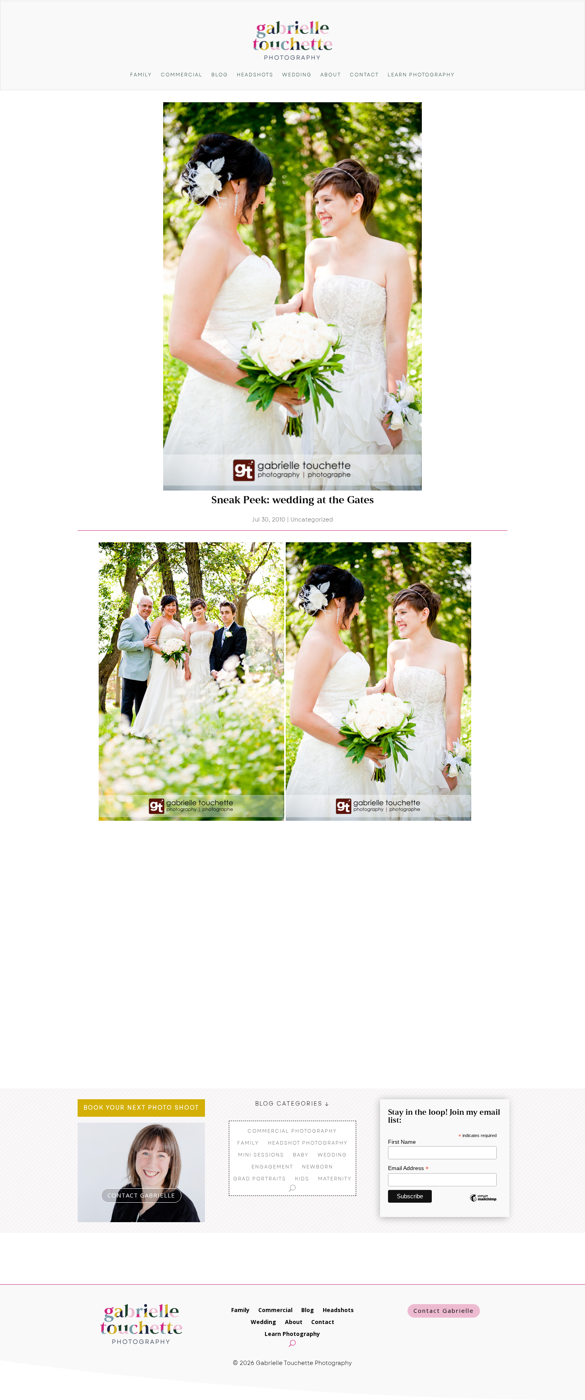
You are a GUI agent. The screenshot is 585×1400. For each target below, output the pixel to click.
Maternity (335, 1178)
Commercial (182, 74)
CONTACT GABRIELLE (141, 1195)
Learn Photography (421, 74)
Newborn (317, 1166)
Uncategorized (312, 520)
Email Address (408, 1168)
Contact (364, 74)
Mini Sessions (261, 1154)
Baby (301, 1154)
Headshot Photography (308, 1142)
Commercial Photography (292, 1130)
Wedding (297, 74)
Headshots (255, 74)
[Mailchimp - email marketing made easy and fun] (483, 1204)
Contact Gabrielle (443, 1310)
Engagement (272, 1166)
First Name (402, 1142)
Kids (302, 1178)
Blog (219, 74)
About (330, 74)
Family (141, 74)
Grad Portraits (259, 1178)
